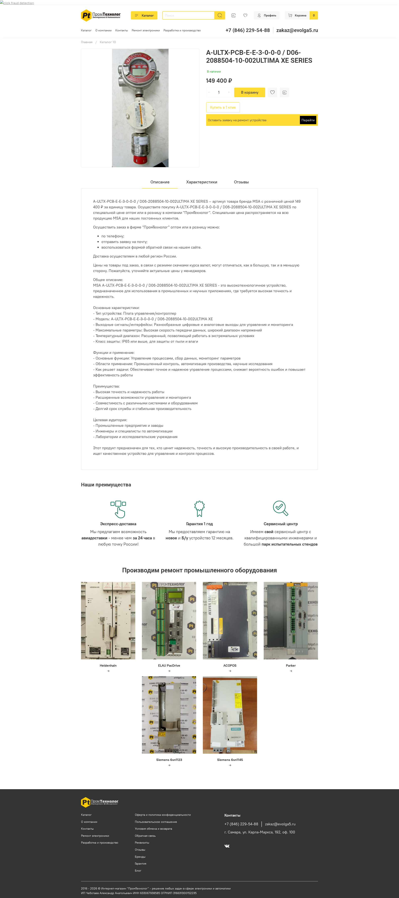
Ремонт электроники (146, 30)
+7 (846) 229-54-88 (248, 30)
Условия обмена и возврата (153, 829)
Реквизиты (142, 842)
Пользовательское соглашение (156, 822)
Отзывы (140, 849)
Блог (138, 870)
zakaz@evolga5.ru (297, 30)
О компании (103, 30)
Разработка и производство (182, 30)
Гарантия (140, 863)
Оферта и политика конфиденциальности (163, 815)
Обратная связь (145, 836)
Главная (86, 42)
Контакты (121, 30)
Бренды (140, 857)
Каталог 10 (108, 42)
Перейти (308, 120)
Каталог (148, 15)
